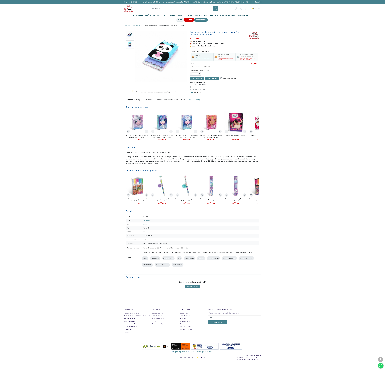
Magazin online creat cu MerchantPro (249, 359)
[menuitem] (130, 35)
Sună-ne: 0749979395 (199, 85)
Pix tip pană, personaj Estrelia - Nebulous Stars (235, 200)
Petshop (188, 15)
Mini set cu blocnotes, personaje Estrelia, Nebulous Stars (137, 136)
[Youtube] (189, 357)
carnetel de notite (246, 258)
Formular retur (129, 329)
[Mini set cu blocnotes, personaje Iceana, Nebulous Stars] (186, 122)
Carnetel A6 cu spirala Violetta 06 (235, 135)
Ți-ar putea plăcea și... (133, 100)
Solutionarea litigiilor (158, 324)
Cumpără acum (197, 78)
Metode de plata (185, 326)
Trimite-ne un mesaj (199, 89)
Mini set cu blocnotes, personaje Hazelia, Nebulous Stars (211, 136)
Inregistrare (183, 318)
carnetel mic (147, 265)
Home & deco (138, 15)
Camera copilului (201, 15)
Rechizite (214, 15)
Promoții (188, 20)
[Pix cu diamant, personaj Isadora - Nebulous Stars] (186, 185)
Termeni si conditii (130, 318)
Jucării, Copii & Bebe (152, 15)
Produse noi (201, 20)
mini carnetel (177, 265)
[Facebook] (181, 357)
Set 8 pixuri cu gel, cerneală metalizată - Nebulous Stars (137, 200)
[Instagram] (185, 357)
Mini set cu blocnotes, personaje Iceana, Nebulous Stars (186, 136)
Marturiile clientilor (130, 324)
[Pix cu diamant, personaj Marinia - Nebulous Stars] (161, 185)
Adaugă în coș (212, 78)
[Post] (195, 92)
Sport (180, 15)
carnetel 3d (155, 258)
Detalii (183, 100)
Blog (180, 20)
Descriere (148, 100)
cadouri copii (189, 258)
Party (165, 15)
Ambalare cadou (244, 15)
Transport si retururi (186, 329)
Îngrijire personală (227, 15)
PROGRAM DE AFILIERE (253, 355)
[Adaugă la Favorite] (146, 131)
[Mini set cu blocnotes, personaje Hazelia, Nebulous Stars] (211, 122)
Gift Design (146, 224)
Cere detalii (196, 87)
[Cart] (246, 8)
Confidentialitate (129, 321)
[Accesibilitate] (380, 359)
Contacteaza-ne (157, 313)
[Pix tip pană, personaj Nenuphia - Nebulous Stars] (211, 185)
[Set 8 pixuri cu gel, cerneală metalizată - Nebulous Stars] (137, 185)
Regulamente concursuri (132, 313)
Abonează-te (217, 322)
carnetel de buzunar (163, 265)
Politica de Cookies (130, 326)
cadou (145, 258)
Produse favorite (185, 324)
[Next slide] (257, 126)
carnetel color (168, 258)
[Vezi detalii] (128, 131)
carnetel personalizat (230, 258)
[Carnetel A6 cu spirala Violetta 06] (235, 122)
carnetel (201, 258)
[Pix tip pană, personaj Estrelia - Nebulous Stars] (235, 185)
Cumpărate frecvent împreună (166, 100)
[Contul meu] (240, 8)
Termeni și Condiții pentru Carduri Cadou (137, 316)
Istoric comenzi (185, 321)
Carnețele (136, 25)
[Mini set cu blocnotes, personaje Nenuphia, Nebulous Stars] (161, 122)
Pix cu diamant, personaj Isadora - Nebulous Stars (186, 200)
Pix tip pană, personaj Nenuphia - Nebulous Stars (211, 200)
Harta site (127, 332)
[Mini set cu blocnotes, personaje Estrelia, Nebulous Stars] (137, 122)
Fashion (173, 15)
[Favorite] (235, 8)
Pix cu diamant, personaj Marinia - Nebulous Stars (161, 200)
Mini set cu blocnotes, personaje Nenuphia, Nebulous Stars (162, 136)
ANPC (154, 321)
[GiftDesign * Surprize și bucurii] (128, 8)
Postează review (192, 286)
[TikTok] (193, 357)
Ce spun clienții (194, 100)
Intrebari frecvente (158, 318)
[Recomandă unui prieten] (200, 92)
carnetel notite (213, 258)
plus (179, 258)
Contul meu (184, 313)
